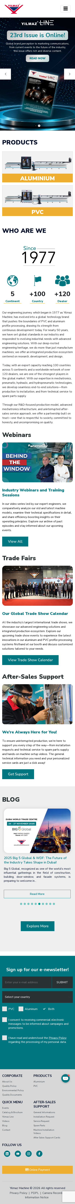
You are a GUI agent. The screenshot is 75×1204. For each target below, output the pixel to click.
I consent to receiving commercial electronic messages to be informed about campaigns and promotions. (38, 1024)
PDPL (35, 1193)
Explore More (38, 926)
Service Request (41, 1121)
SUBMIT (62, 982)
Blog (4, 1125)
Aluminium (39, 1081)
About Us (7, 1081)
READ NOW (37, 58)
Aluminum (31, 1009)
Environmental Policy (13, 1090)
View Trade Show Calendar (30, 660)
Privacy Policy (57, 1038)
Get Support (18, 774)
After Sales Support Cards (46, 1137)
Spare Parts (39, 1125)
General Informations (44, 1112)
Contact (6, 1129)
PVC (11, 1009)
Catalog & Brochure (12, 1112)
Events (5, 1108)
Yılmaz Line (7, 1116)
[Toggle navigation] (65, 8)
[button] (21, 904)
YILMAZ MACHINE (13, 9)
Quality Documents (12, 1094)
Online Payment (39, 1170)
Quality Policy (9, 1086)
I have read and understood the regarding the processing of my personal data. (37, 1040)
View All (15, 541)
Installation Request (43, 1116)
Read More (37, 894)
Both (51, 1009)
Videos (5, 1121)
